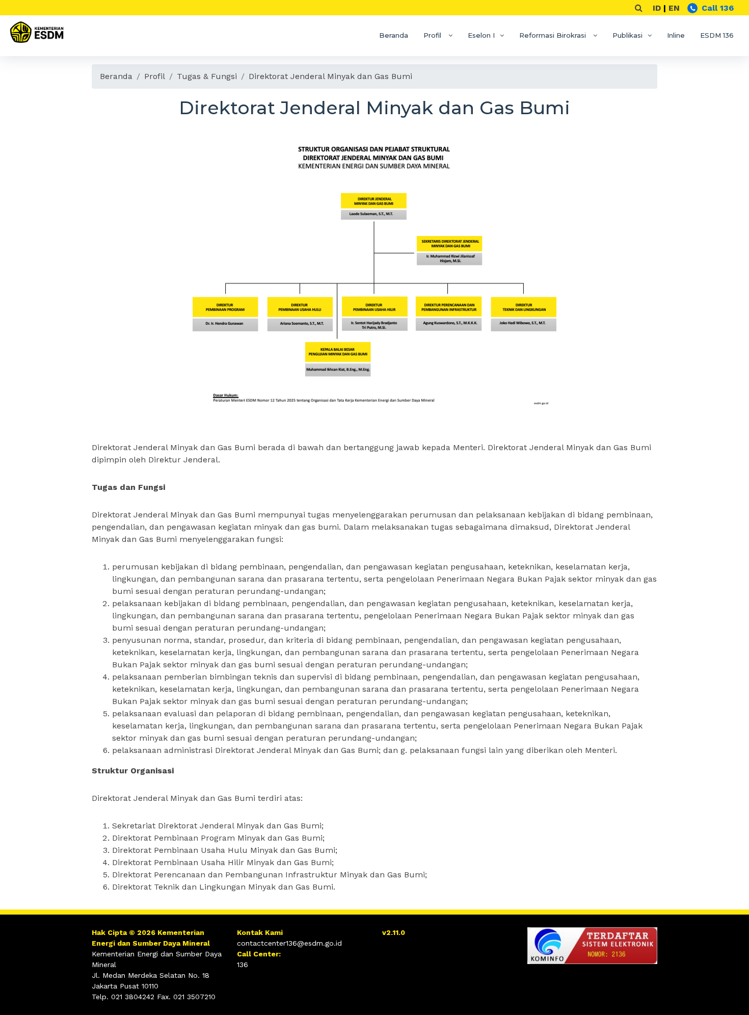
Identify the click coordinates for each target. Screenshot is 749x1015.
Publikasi (627, 35)
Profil (433, 35)
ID (657, 8)
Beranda (393, 35)
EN (674, 8)
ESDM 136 (717, 35)
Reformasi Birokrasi (553, 35)
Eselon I (481, 35)
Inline (676, 35)
